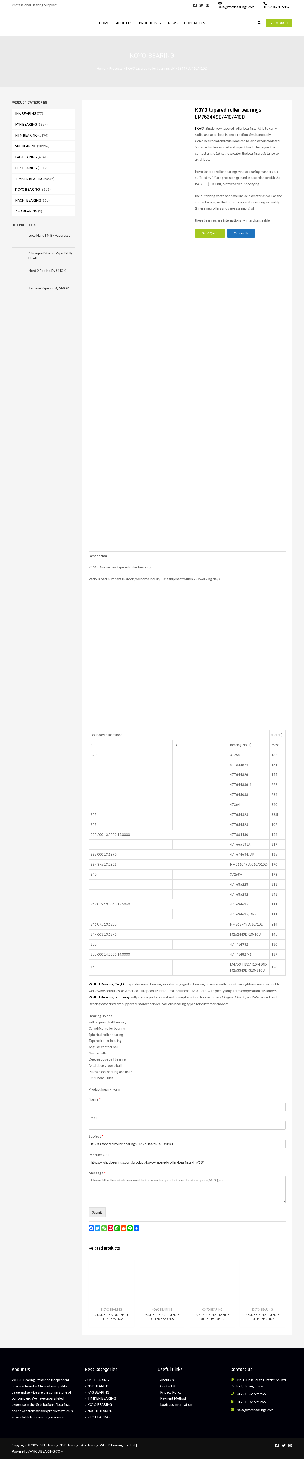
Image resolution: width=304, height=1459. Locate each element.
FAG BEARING (26, 157)
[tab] (98, 556)
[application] (159, 23)
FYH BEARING (26, 124)
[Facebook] (195, 5)
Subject (96, 1136)
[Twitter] (201, 5)
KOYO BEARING (27, 189)
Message (97, 1173)
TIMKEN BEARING (29, 179)
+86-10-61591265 (251, 1394)
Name (95, 1099)
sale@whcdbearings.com (255, 1410)
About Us (167, 1380)
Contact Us (168, 1386)
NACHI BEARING (28, 200)
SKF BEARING (25, 146)
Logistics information (176, 1404)
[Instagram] (207, 5)
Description (98, 556)
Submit (97, 1212)
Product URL (99, 1154)
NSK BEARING (26, 168)
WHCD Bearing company (109, 997)
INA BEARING (25, 113)
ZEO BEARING (26, 211)
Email (94, 1117)
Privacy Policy (171, 1392)
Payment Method (173, 1398)
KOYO (200, 128)
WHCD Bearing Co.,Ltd (108, 984)
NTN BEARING (26, 135)
